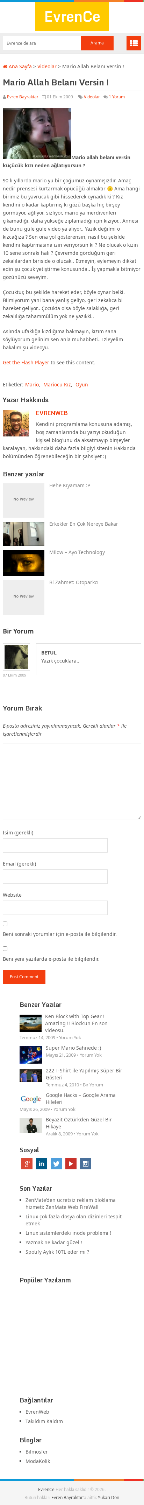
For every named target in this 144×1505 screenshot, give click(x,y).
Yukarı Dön (108, 1497)
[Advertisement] (72, 1341)
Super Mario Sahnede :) (73, 1047)
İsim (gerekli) (18, 832)
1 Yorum (117, 97)
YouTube (71, 1163)
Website (12, 894)
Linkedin (41, 1163)
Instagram (85, 1163)
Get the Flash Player (26, 362)
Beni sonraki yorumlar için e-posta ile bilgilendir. (60, 934)
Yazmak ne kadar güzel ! (54, 1242)
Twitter (56, 1163)
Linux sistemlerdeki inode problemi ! (68, 1233)
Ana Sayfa (19, 66)
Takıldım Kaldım (44, 1421)
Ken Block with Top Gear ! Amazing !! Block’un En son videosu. (76, 1023)
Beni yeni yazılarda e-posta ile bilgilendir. (51, 958)
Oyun (81, 384)
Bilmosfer (37, 1451)
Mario (32, 384)
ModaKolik (38, 1461)
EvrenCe (72, 16)
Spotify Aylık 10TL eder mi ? (57, 1251)
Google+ (27, 1163)
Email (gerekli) (19, 863)
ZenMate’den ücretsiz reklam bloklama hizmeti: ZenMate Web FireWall (71, 1203)
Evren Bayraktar (22, 97)
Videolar (47, 66)
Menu (134, 43)
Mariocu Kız (57, 384)
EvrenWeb (52, 413)
